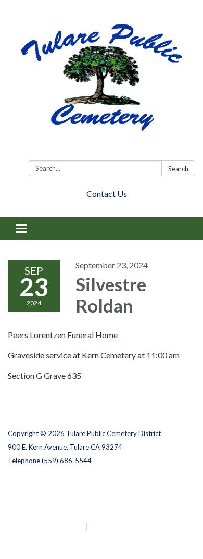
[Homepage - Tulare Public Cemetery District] (101, 82)
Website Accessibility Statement (63, 512)
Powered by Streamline (46, 526)
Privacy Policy (30, 485)
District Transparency (44, 499)
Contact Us (106, 193)
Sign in (101, 526)
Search (178, 169)
